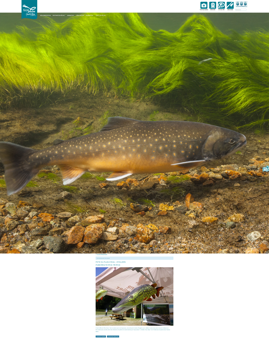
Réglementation (45, 15)
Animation (70, 15)
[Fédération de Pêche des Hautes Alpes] (29, 9)
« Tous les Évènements (101, 254)
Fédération (89, 15)
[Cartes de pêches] (241, 4)
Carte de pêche (100, 15)
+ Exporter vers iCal (113, 336)
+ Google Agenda (100, 336)
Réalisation (80, 15)
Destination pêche (59, 15)
